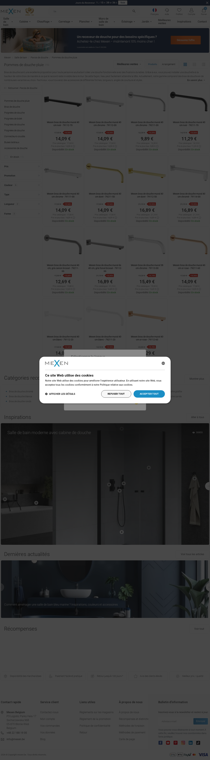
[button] (60, 394)
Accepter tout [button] (149, 393)
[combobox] (163, 363)
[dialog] (105, 380)
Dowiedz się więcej (144, 384)
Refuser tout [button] (116, 393)
